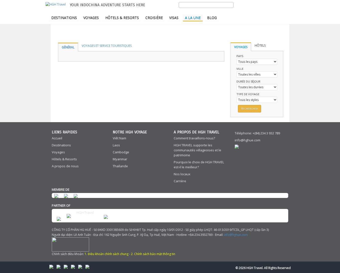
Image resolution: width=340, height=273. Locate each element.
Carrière (180, 181)
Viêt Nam (119, 138)
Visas (173, 17)
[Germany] (273, 11)
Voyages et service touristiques (107, 46)
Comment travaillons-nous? (194, 138)
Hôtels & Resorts (122, 17)
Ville (239, 69)
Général (68, 47)
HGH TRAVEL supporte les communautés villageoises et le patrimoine (197, 150)
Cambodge (121, 152)
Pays (239, 56)
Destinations (64, 17)
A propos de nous (65, 166)
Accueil (57, 138)
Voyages (91, 17)
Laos (116, 145)
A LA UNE (193, 17)
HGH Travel (85, 212)
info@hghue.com (247, 140)
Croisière (154, 17)
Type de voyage (247, 94)
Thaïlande (120, 166)
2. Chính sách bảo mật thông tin (153, 254)
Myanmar (120, 159)
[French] (264, 11)
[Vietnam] (282, 11)
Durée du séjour (248, 81)
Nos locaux (182, 174)
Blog (212, 17)
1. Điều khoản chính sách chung (106, 254)
